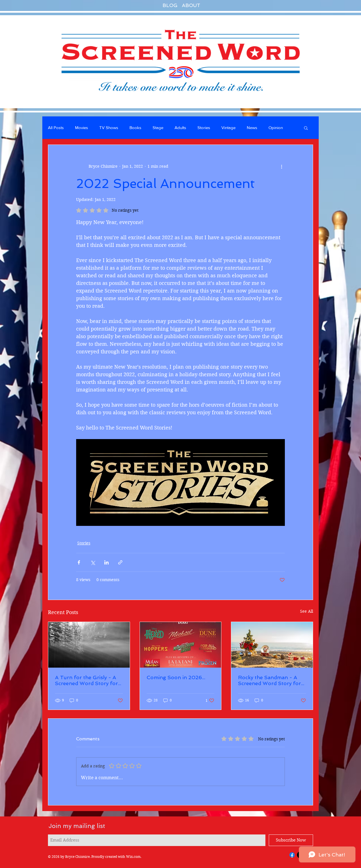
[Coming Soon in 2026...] (180, 645)
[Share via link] (120, 562)
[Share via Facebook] (79, 562)
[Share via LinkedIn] (106, 562)
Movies (81, 127)
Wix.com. (133, 856)
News (252, 127)
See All (306, 611)
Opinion (275, 127)
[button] (306, 127)
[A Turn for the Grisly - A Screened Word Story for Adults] (89, 645)
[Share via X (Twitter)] (92, 562)
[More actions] (281, 166)
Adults (180, 127)
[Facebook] (292, 854)
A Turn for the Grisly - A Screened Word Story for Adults (86, 680)
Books (135, 127)
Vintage (228, 127)
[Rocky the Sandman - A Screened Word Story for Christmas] (272, 645)
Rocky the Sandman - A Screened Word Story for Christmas (269, 680)
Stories (203, 127)
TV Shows (108, 127)
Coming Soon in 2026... (176, 677)
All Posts (56, 127)
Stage (158, 127)
